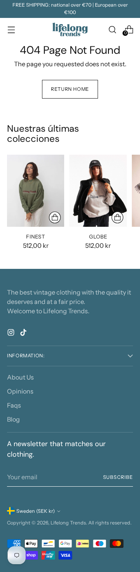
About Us (20, 377)
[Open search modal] (112, 29)
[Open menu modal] (11, 29)
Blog (13, 419)
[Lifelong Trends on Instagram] (11, 333)
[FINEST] (35, 190)
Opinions (20, 391)
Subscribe (118, 477)
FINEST (35, 236)
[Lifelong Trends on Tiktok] (24, 333)
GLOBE (98, 236)
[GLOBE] (97, 190)
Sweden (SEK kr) (35, 511)
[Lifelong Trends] (70, 30)
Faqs (14, 405)
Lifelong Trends (68, 523)
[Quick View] (55, 217)
